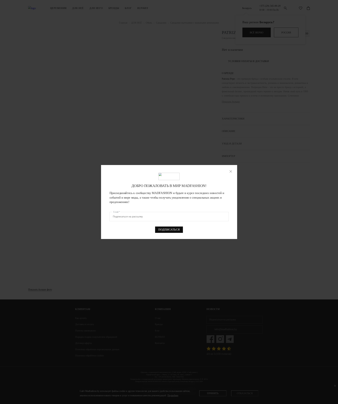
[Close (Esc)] (230, 171)
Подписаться (169, 229)
